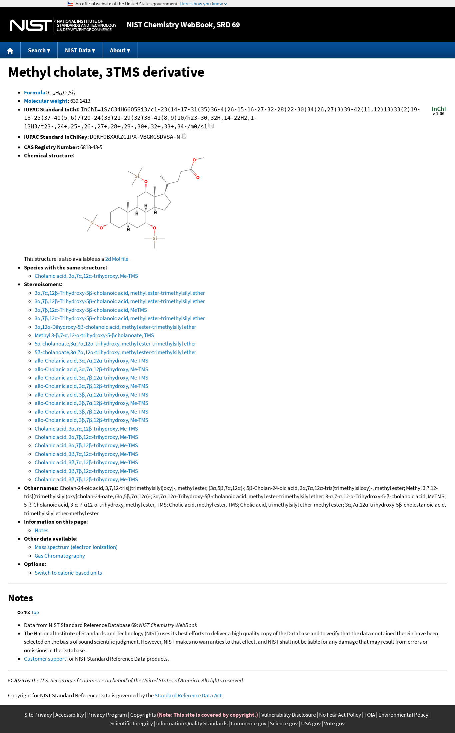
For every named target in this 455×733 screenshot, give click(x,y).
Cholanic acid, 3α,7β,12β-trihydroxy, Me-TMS (86, 445)
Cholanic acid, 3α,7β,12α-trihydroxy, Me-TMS (86, 437)
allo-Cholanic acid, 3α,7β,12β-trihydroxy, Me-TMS (91, 386)
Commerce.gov (248, 723)
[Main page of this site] (10, 50)
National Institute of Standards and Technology (63, 24)
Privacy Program (107, 714)
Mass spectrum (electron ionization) (76, 547)
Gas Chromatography (60, 555)
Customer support (45, 658)
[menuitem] (10, 50)
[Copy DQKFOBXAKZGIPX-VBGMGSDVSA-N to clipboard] (184, 138)
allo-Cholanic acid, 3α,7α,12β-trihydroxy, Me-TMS (91, 369)
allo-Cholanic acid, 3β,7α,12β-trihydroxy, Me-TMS (91, 403)
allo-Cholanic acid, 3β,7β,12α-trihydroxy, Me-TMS (91, 411)
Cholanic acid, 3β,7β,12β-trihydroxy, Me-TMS (86, 479)
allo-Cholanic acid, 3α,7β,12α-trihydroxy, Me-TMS (91, 377)
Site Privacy (38, 714)
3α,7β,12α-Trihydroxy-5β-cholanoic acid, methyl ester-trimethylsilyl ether (120, 318)
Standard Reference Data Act (188, 695)
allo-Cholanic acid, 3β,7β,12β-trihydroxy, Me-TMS (91, 420)
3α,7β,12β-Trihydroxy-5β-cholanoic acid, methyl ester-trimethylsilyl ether (120, 301)
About (118, 50)
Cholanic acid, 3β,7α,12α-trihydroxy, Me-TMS (86, 454)
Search (37, 50)
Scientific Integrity (131, 723)
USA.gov (311, 723)
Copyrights (143, 714)
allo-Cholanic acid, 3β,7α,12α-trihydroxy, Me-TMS (91, 394)
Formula (34, 92)
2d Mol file (116, 258)
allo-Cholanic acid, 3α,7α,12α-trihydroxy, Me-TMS (91, 360)
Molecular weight (46, 100)
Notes (41, 530)
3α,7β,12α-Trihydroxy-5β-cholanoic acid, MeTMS (91, 309)
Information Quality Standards (192, 723)
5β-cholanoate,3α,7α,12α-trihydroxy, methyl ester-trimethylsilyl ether (115, 352)
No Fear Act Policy (340, 714)
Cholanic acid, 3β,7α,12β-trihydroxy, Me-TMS (86, 462)
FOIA (369, 714)
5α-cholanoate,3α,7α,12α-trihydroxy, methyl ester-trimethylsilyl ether (115, 343)
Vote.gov (334, 723)
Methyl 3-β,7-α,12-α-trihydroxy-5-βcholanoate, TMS (94, 335)
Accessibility (69, 714)
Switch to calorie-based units (68, 572)
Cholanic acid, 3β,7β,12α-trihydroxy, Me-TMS (86, 471)
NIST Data (78, 50)
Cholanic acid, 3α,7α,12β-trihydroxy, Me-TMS (86, 428)
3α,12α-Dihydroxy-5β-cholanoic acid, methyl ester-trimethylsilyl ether (115, 326)
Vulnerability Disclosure (288, 714)
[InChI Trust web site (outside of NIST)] (439, 114)
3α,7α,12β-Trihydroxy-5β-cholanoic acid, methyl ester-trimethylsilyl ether (120, 292)
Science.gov (284, 723)
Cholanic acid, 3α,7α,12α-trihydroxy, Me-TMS (86, 275)
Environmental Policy (403, 714)
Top (35, 612)
